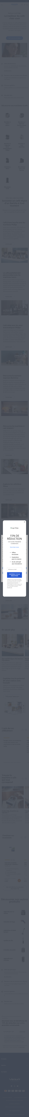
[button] (24, 521)
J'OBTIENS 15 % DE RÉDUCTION (14, 575)
